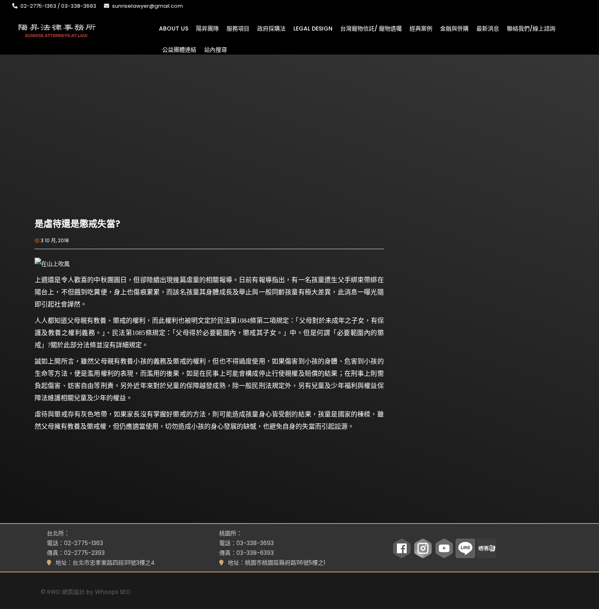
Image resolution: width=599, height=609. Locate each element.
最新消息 (487, 28)
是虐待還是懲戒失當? (77, 223)
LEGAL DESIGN (313, 28)
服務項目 (238, 28)
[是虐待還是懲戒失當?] (122, 160)
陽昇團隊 (207, 28)
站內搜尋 (215, 49)
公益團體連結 (179, 49)
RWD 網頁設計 (66, 592)
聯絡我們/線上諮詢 (531, 28)
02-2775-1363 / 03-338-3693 (58, 6)
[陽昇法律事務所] (57, 29)
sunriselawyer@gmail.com (147, 6)
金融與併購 (454, 28)
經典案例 (421, 28)
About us (173, 28)
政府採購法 (271, 28)
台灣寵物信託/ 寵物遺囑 (371, 28)
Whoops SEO (113, 592)
